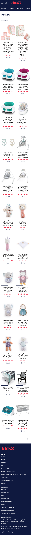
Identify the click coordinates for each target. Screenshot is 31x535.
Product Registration (6, 501)
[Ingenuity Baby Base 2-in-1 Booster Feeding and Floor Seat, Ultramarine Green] (8, 108)
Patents (3, 483)
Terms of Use (4, 477)
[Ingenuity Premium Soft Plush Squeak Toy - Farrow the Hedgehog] (23, 311)
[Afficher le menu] (2, 3)
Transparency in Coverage (8, 513)
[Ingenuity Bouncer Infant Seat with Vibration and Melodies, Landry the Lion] (23, 108)
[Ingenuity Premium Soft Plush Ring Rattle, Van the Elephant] (8, 277)
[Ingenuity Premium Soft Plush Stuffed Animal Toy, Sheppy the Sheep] (23, 344)
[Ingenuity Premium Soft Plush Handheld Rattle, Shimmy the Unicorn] (8, 244)
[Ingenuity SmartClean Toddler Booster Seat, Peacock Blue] (8, 410)
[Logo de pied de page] (7, 448)
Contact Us (4, 489)
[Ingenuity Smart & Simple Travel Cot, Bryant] (8, 377)
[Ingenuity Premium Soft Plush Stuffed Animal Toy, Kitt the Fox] (8, 344)
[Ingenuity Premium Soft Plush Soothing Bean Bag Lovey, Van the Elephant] (8, 311)
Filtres (5, 20)
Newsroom (4, 462)
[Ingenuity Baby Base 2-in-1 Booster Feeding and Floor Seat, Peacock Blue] (8, 75)
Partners (3, 465)
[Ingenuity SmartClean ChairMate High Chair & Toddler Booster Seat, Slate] (23, 377)
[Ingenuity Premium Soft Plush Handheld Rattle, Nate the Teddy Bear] (23, 211)
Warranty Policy (5, 498)
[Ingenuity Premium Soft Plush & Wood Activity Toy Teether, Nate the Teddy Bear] (8, 211)
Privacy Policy (5, 468)
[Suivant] (24, 439)
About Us (3, 456)
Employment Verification (7, 510)
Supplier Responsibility (7, 480)
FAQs (2, 495)
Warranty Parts (5, 492)
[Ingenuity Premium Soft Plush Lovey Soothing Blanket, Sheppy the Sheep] (23, 244)
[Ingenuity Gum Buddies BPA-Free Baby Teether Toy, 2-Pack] (8, 143)
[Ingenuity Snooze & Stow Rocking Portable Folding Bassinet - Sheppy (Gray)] (23, 410)
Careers (3, 459)
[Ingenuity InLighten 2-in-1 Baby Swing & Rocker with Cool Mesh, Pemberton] (23, 143)
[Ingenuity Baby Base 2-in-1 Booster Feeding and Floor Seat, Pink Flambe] (23, 75)
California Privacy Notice (7, 471)
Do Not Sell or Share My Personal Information (13, 474)
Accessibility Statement (7, 507)
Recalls (3, 504)
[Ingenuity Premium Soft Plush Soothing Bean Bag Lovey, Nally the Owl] (23, 277)
